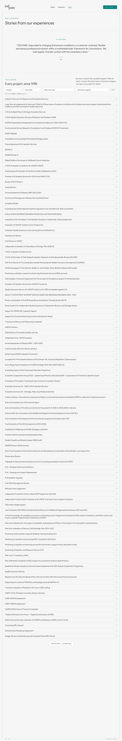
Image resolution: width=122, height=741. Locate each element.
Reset (113, 89)
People (53, 7)
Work (69, 7)
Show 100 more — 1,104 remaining (61, 643)
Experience (61, 7)
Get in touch (110, 7)
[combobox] (14, 90)
